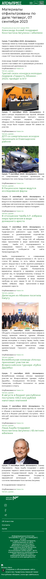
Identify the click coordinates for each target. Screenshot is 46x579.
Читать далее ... (8, 71)
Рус (41, 3)
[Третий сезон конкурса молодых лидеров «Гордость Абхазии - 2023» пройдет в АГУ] (23, 97)
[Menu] (31, 3)
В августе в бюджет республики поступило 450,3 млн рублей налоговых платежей (21, 398)
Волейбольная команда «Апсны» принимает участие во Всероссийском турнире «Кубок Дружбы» (21, 363)
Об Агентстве (8, 521)
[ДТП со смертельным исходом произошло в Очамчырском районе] (23, 159)
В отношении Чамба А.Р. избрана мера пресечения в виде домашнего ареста (22, 219)
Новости (19, 68)
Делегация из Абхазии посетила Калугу (21, 297)
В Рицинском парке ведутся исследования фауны (19, 189)
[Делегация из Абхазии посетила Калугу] (23, 316)
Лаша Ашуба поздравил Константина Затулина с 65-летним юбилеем (23, 431)
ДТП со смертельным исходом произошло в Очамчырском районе (20, 139)
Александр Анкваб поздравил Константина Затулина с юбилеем (22, 31)
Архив (4, 529)
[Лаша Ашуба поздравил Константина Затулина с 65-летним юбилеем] (23, 451)
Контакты (6, 525)
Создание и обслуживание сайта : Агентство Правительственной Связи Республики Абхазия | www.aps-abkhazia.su (20, 571)
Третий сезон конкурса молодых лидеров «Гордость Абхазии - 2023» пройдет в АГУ (22, 76)
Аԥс (36, 3)
